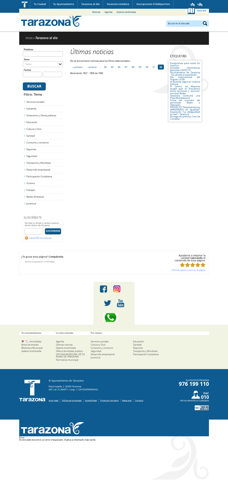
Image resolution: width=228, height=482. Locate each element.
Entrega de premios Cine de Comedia (185, 117)
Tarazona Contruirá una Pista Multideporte (185, 97)
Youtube (120, 303)
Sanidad (30, 135)
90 (147, 67)
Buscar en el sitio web (179, 23)
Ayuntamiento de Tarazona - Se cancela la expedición (185, 73)
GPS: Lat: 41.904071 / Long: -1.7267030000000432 (73, 389)
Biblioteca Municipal (32, 347)
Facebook (103, 289)
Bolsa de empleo (30, 344)
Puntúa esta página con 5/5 (203, 265)
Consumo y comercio (37, 142)
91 (154, 67)
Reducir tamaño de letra (192, 4)
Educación (31, 122)
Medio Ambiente (35, 196)
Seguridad (31, 156)
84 (105, 67)
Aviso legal (53, 400)
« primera (78, 67)
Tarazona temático (118, 4)
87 (126, 67)
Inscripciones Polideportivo (153, 4)
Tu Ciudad (40, 4)
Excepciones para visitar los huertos (185, 64)
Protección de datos (109, 400)
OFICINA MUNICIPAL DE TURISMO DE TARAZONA (70, 355)
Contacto (139, 400)
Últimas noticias (64, 344)
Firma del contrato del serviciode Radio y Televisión (185, 102)
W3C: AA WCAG (202, 408)
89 (140, 67)
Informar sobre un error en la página (188, 270)
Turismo (30, 183)
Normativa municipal (67, 359)
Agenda (108, 12)
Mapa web (127, 400)
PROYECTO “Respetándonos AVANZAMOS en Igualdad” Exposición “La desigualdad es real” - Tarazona (185, 111)
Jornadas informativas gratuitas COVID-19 (185, 69)
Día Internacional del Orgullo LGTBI (185, 78)
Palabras (28, 49)
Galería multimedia (126, 12)
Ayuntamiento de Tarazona (51, 20)
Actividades (35, 341)
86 (119, 67)
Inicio (24, 4)
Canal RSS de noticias (40, 238)
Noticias (96, 12)
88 (133, 67)
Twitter (107, 303)
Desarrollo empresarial (38, 169)
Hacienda (31, 108)
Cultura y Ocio (33, 129)
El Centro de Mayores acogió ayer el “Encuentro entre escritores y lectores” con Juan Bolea (185, 90)
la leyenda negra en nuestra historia (185, 83)
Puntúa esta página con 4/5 (197, 265)
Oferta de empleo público (69, 351)
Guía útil (201, 10)
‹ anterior (92, 67)
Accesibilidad (91, 400)
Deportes (31, 149)
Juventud (31, 203)
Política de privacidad (72, 400)
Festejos (30, 190)
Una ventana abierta (51, 428)
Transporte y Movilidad (38, 162)
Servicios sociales (35, 101)
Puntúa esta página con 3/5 (192, 265)
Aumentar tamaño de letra (200, 4)
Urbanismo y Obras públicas (41, 115)
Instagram (120, 289)
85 (112, 67)
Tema (27, 59)
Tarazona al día (90, 4)
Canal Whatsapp (114, 317)
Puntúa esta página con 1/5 (182, 265)
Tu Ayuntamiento (63, 4)
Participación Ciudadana (39, 176)
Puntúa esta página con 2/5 (187, 265)
